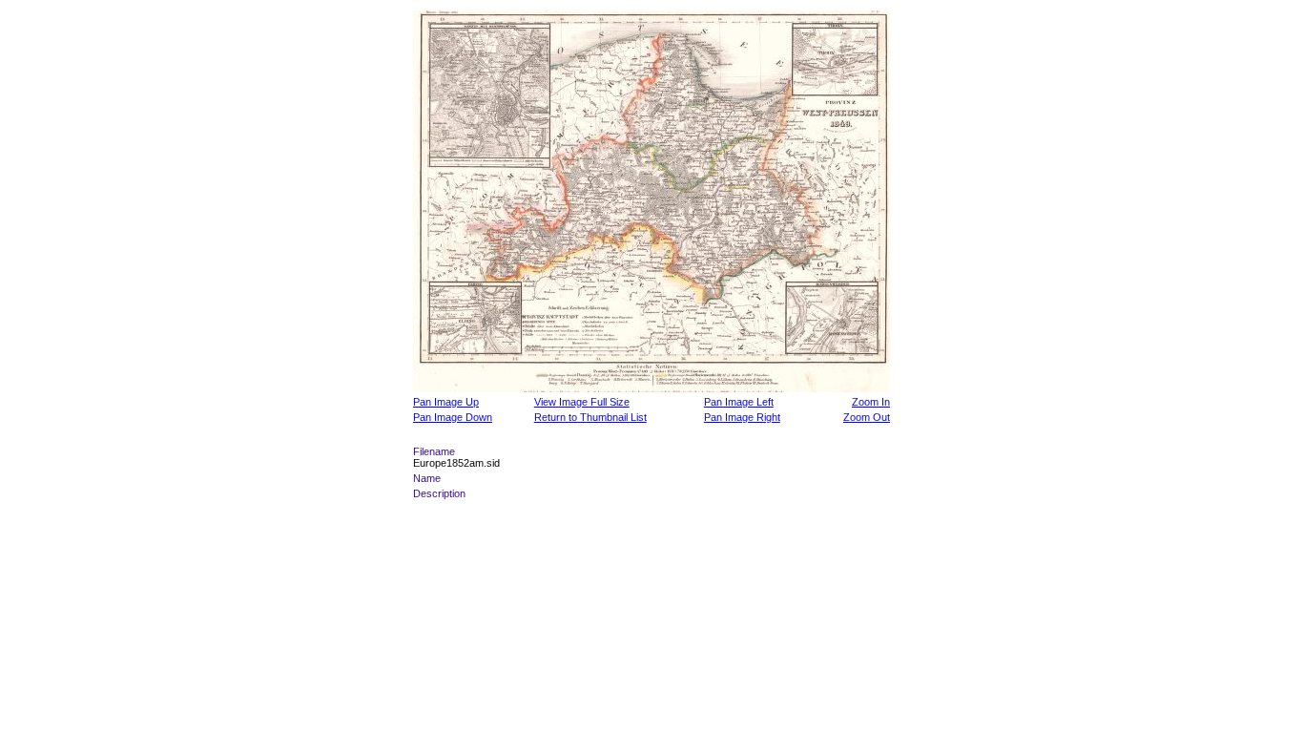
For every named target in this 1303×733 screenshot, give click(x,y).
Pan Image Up (446, 402)
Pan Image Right (742, 417)
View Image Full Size (582, 402)
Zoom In (871, 402)
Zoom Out (866, 417)
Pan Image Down (452, 417)
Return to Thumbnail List (590, 417)
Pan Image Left (739, 402)
